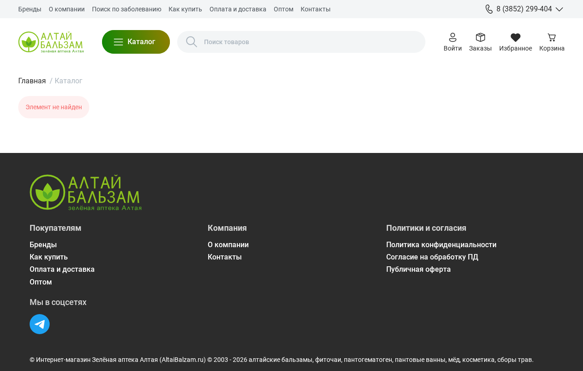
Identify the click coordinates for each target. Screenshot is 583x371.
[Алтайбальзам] (51, 42)
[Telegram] (40, 324)
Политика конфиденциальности (441, 244)
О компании (67, 9)
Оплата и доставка (238, 9)
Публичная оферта (418, 269)
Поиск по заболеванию (126, 9)
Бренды (29, 9)
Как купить (185, 9)
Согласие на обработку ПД (432, 257)
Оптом (283, 9)
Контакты (316, 9)
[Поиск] (191, 42)
